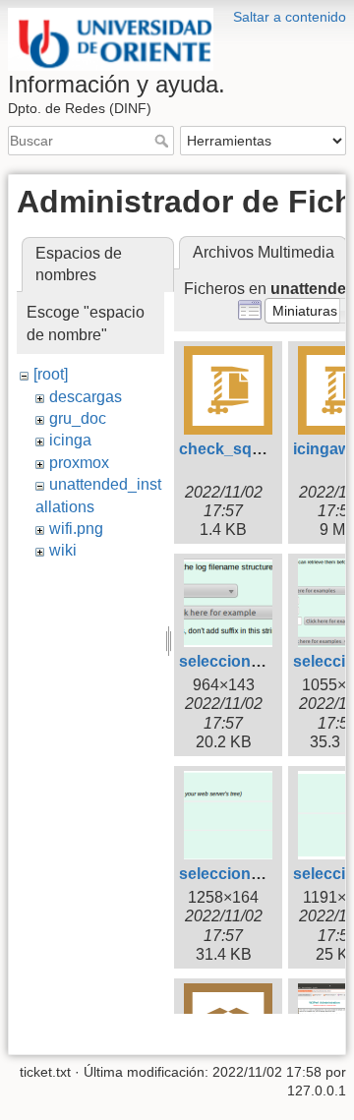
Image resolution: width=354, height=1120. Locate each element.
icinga (70, 440)
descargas (85, 396)
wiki (63, 550)
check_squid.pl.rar (248, 449)
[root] (50, 374)
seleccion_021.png (249, 873)
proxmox (79, 462)
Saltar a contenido (289, 17)
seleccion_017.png (249, 661)
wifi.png (76, 528)
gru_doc (77, 418)
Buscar (163, 140)
